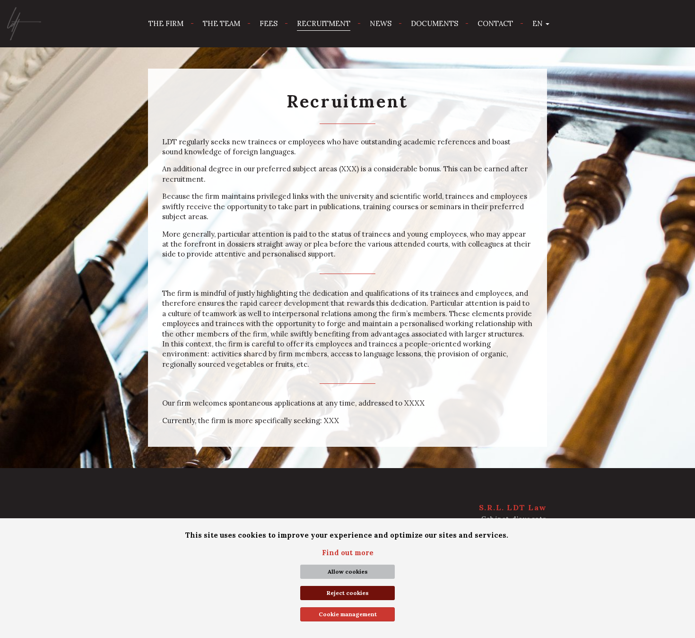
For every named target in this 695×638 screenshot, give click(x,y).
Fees (269, 23)
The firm (165, 23)
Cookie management (348, 614)
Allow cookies (348, 571)
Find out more (348, 552)
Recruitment (323, 23)
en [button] (538, 23)
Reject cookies (348, 592)
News (380, 23)
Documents (434, 23)
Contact (495, 23)
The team (221, 23)
